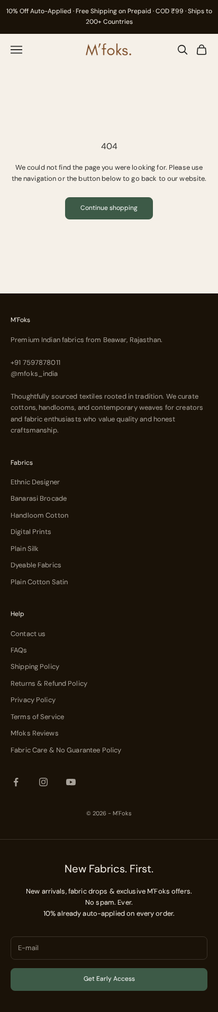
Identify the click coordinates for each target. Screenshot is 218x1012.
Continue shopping (109, 208)
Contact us (28, 633)
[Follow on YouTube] (71, 782)
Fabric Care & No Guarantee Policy (66, 750)
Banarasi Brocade (39, 498)
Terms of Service (37, 716)
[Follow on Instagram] (43, 782)
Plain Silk (25, 548)
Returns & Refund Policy (49, 683)
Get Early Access (109, 978)
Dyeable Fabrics (36, 564)
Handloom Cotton (39, 515)
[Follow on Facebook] (16, 782)
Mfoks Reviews (35, 733)
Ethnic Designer (35, 481)
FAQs (19, 650)
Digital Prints (31, 531)
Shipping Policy (35, 666)
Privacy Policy (33, 699)
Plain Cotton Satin (39, 581)
